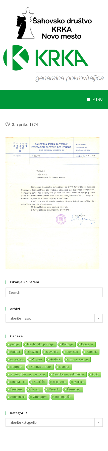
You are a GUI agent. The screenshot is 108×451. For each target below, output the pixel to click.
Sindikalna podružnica (68, 374)
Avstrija (55, 359)
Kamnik (91, 352)
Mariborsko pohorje (40, 344)
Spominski (17, 397)
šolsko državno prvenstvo (27, 374)
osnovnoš (17, 359)
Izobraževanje (78, 359)
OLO (95, 374)
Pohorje (67, 344)
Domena (87, 344)
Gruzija (33, 352)
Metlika (79, 382)
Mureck (54, 389)
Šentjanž (16, 389)
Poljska (37, 359)
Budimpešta (63, 397)
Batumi (15, 352)
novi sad (72, 352)
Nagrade (16, 367)
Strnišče (39, 382)
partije (14, 344)
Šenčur (35, 389)
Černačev (73, 389)
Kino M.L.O (17, 382)
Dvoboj (64, 367)
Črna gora (40, 397)
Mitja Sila (59, 382)
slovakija (52, 352)
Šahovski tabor (41, 367)
